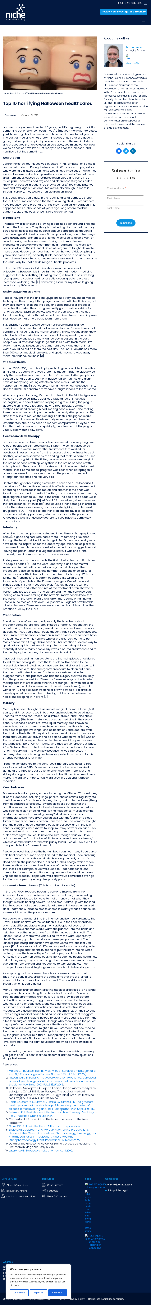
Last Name (113, 208)
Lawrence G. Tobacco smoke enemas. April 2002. (41, 1150)
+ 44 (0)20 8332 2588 (130, 3)
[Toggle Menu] (143, 21)
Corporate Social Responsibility (106, 1299)
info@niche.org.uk (118, 1190)
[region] (38, 1281)
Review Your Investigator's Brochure (124, 11)
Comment (11, 115)
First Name (113, 198)
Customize (19, 1292)
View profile (132, 63)
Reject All (39, 1292)
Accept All (57, 1292)
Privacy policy (77, 1299)
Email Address (116, 188)
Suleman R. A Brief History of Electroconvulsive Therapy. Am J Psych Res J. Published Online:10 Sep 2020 (52, 1114)
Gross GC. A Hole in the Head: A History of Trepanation (44, 1126)
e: (106, 1190)
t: (106, 1184)
